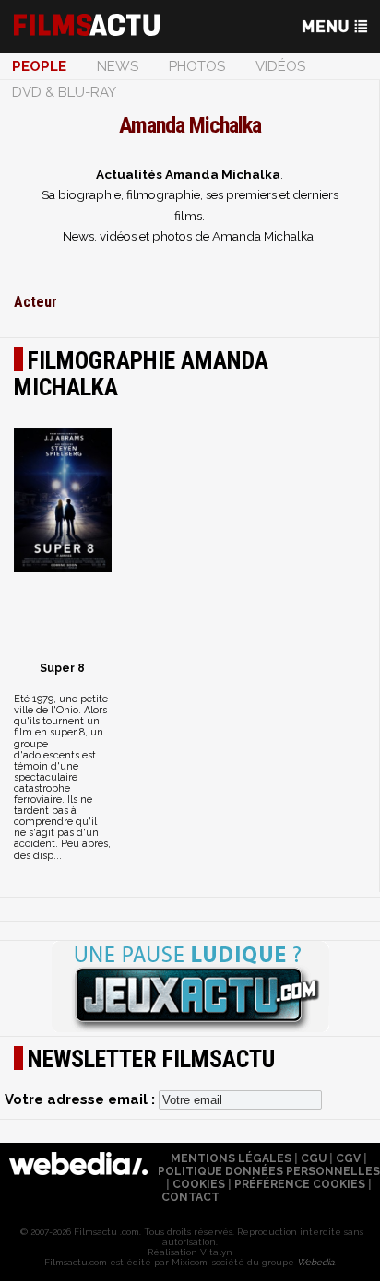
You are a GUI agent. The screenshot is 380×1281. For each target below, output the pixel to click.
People (39, 66)
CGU (314, 1158)
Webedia (315, 1262)
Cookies (198, 1184)
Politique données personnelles (269, 1171)
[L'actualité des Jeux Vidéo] (190, 988)
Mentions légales (231, 1158)
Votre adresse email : (82, 1099)
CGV (348, 1158)
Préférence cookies (299, 1184)
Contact (190, 1197)
